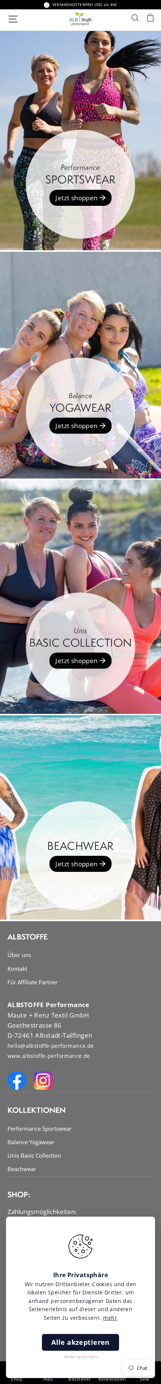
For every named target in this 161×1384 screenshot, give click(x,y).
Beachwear (21, 1169)
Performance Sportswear (39, 1128)
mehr (110, 1317)
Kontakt (17, 968)
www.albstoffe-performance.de (48, 1055)
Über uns (19, 955)
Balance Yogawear (30, 1142)
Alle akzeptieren (80, 1342)
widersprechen (80, 1356)
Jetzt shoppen (76, 197)
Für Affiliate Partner (32, 982)
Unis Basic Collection (34, 1155)
